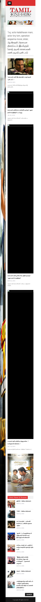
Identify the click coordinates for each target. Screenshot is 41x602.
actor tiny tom (14, 35)
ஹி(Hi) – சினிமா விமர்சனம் (24, 501)
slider (25, 39)
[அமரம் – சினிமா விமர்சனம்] (11, 574)
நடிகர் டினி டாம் (20, 52)
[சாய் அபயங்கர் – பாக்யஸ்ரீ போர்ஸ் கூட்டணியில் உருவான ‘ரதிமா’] (11, 524)
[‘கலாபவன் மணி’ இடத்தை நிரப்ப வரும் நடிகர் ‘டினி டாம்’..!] (20, 66)
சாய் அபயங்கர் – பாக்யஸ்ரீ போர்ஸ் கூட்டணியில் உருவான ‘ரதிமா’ (24, 523)
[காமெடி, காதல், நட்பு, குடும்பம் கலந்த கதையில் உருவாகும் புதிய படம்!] (11, 548)
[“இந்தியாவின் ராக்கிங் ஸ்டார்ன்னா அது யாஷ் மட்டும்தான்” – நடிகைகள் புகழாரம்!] (11, 560)
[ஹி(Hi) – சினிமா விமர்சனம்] (11, 504)
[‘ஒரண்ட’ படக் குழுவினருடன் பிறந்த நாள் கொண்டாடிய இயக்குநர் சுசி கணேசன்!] (11, 536)
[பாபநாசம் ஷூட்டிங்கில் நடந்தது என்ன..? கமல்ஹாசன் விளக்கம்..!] (20, 364)
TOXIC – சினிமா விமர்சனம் (24, 511)
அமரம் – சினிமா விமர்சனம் (24, 571)
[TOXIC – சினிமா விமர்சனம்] (11, 514)
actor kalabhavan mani (22, 32)
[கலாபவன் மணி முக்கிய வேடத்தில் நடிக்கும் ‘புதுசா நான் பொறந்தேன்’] (20, 198)
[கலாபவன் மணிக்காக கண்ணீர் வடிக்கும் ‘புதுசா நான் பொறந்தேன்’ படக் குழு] (20, 99)
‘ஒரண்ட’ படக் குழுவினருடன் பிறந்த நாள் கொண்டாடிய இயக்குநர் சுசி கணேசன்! (24, 535)
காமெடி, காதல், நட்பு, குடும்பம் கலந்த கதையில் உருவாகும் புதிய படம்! (25, 547)
